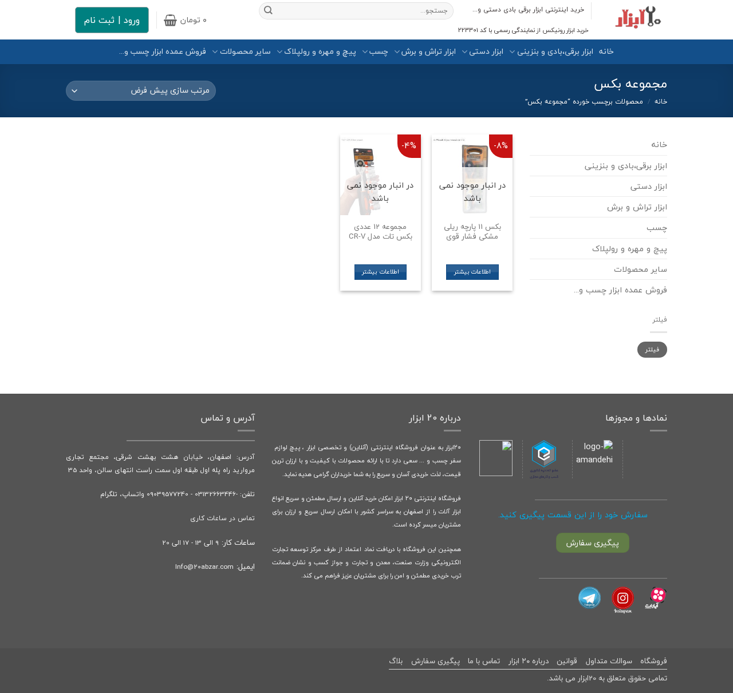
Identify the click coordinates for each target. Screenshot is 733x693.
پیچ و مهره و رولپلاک (320, 51)
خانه (606, 51)
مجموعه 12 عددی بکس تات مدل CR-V (380, 231)
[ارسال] (268, 11)
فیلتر (652, 349)
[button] (185, 20)
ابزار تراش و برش (428, 51)
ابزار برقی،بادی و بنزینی (555, 51)
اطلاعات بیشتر (472, 272)
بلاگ (396, 661)
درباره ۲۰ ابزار (529, 661)
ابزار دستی (486, 51)
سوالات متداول (609, 661)
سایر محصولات (245, 51)
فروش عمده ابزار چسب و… (162, 51)
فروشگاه (653, 661)
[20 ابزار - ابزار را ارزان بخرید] (638, 19)
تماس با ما (484, 661)
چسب (378, 51)
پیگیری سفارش (435, 661)
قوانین (567, 661)
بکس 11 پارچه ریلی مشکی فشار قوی (472, 231)
